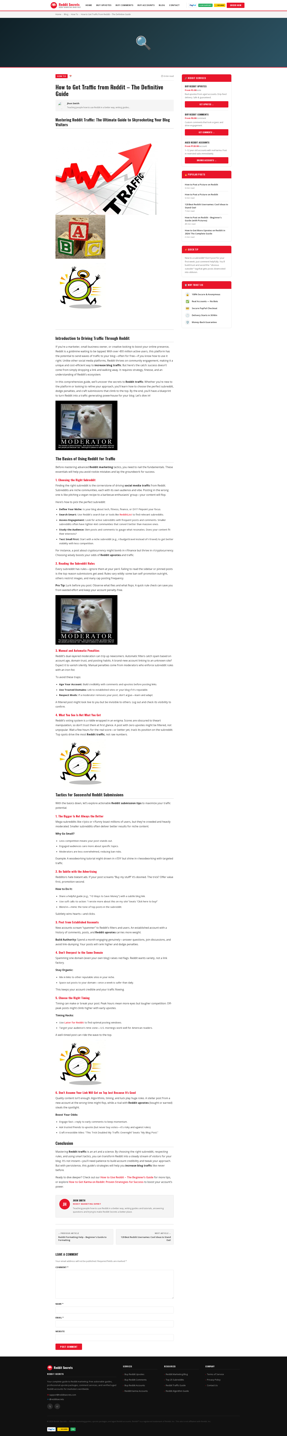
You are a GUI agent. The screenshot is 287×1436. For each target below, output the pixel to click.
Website (60, 1331)
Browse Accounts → (207, 160)
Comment (62, 1267)
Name (59, 1304)
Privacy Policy (214, 1379)
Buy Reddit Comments (136, 1379)
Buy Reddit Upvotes (134, 1374)
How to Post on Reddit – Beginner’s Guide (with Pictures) (203, 219)
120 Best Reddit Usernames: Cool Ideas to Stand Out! (146, 1239)
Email (59, 1317)
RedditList (126, 514)
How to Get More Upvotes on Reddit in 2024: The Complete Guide (205, 232)
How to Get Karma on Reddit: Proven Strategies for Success (106, 1182)
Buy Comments (124, 5)
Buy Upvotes (103, 5)
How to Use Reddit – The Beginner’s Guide (126, 1177)
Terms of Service (215, 1374)
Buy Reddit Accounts (135, 1385)
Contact (174, 5)
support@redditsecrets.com (61, 1394)
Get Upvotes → (206, 104)
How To (74, 14)
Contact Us (212, 1385)
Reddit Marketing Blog (177, 1374)
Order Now (235, 5)
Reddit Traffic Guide (176, 1385)
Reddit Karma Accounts (136, 1390)
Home (89, 5)
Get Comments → (207, 132)
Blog (162, 5)
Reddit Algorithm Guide (177, 1390)
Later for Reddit (74, 1022)
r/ (57, 1406)
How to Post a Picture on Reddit (201, 184)
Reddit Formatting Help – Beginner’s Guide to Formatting (82, 1239)
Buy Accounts (146, 5)
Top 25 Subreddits (175, 1379)
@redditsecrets (55, 1399)
